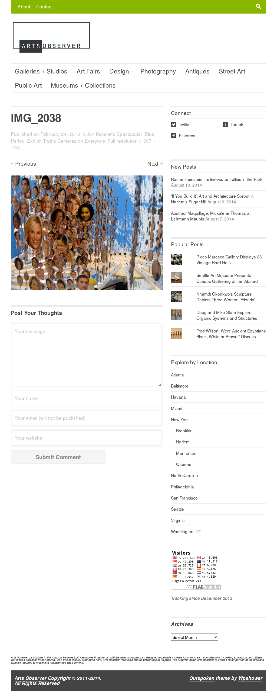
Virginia (178, 520)
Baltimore (180, 386)
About (24, 6)
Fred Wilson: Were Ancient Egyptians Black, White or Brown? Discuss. (231, 333)
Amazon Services (62, 657)
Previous (25, 163)
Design (119, 70)
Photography (158, 70)
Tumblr (233, 124)
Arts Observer (31, 678)
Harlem (183, 441)
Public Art (28, 85)
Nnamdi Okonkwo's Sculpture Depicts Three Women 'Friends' (225, 296)
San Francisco (184, 498)
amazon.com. (245, 657)
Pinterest (183, 135)
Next (153, 163)
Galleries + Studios (41, 70)
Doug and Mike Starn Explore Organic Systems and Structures (226, 315)
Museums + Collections (83, 85)
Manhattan (186, 453)
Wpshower (250, 678)
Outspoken (202, 678)
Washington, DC (186, 531)
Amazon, (50, 660)
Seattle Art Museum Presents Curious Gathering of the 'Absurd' (227, 278)
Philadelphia (182, 487)
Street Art (232, 70)
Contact (44, 6)
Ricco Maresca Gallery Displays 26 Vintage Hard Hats (229, 259)
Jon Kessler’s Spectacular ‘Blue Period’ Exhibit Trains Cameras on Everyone (82, 137)
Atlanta (177, 375)
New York (180, 419)
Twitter (181, 124)
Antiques (197, 70)
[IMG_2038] (87, 231)
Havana (178, 397)
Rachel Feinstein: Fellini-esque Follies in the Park (216, 179)
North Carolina (184, 475)
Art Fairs (88, 70)
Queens (183, 464)
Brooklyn (184, 430)
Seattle (177, 509)
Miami (176, 408)
